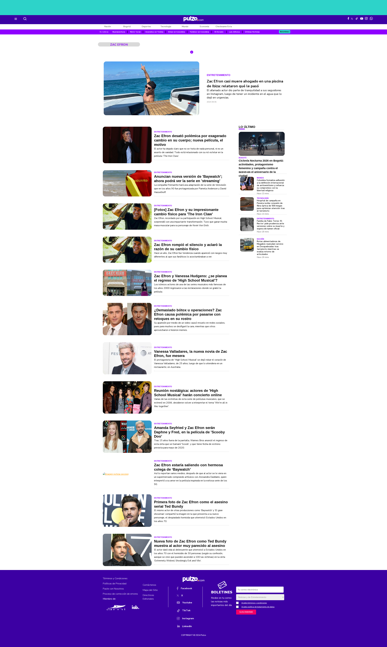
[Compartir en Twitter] (192, 77)
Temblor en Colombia (199, 32)
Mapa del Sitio (150, 590)
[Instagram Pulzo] (366, 18)
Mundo (185, 26)
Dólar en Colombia (176, 32)
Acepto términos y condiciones (254, 603)
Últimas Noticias (252, 32)
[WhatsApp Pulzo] (371, 18)
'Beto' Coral (135, 32)
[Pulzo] (193, 18)
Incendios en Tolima (154, 32)
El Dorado (219, 32)
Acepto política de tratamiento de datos (258, 607)
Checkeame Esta (224, 26)
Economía (204, 26)
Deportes (146, 26)
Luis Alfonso (234, 32)
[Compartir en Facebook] (192, 70)
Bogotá (127, 26)
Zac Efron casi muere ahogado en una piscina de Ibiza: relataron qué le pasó (245, 83)
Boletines (284, 32)
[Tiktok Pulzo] (356, 18)
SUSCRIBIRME (246, 612)
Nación (107, 26)
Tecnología (165, 26)
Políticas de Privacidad (114, 583)
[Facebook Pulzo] (348, 18)
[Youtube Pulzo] (361, 18)
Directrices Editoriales (148, 597)
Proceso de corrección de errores (120, 594)
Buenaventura (118, 32)
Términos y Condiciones (115, 578)
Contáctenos (149, 585)
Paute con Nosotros (113, 588)
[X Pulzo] (352, 18)
